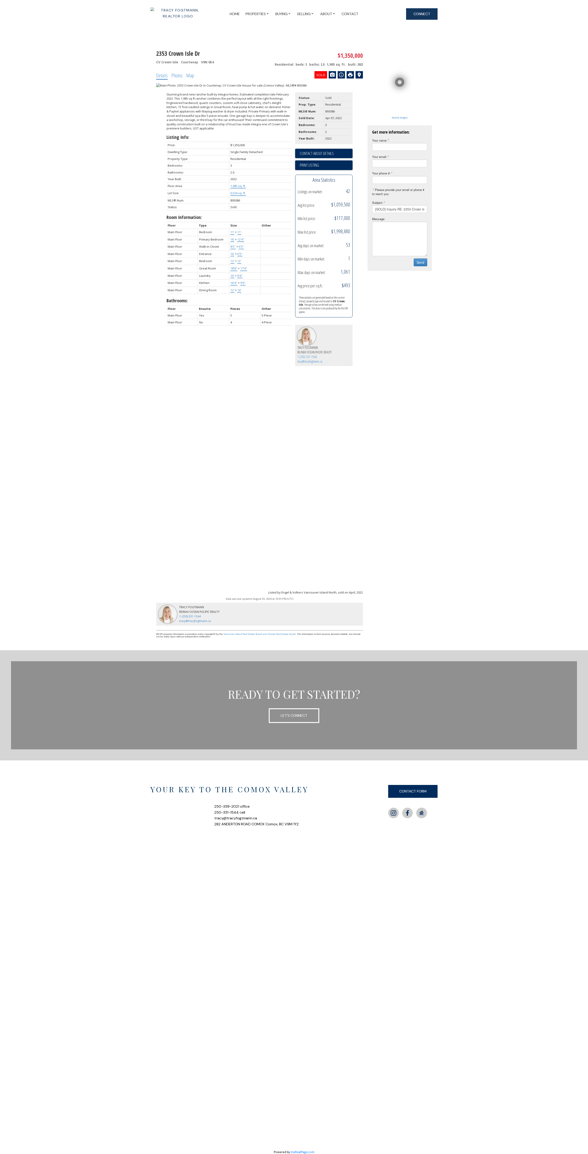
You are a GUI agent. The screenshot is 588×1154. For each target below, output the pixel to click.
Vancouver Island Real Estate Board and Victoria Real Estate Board (259, 634)
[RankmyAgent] (421, 813)
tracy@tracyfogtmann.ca (309, 361)
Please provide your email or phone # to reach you (398, 192)
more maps (400, 117)
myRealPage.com (302, 1152)
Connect (421, 13)
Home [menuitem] (235, 13)
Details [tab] (162, 75)
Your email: (379, 156)
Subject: (377, 202)
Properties (256, 13)
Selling (304, 13)
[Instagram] (393, 813)
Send (420, 262)
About (326, 13)
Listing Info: (178, 137)
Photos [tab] (177, 75)
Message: (378, 219)
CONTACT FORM (413, 791)
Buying (281, 13)
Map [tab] (190, 75)
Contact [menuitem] (350, 13)
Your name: (379, 140)
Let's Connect (294, 715)
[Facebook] (407, 813)
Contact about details (317, 153)
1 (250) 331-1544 (307, 357)
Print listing (309, 165)
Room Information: (184, 217)
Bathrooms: (177, 300)
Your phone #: (381, 173)
